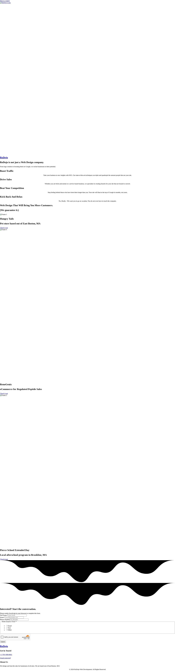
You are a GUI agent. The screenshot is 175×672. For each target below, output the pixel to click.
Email (2, 617)
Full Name (4, 615)
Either (10, 630)
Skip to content (5, 1)
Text (9, 628)
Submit (3, 642)
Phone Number (5, 619)
